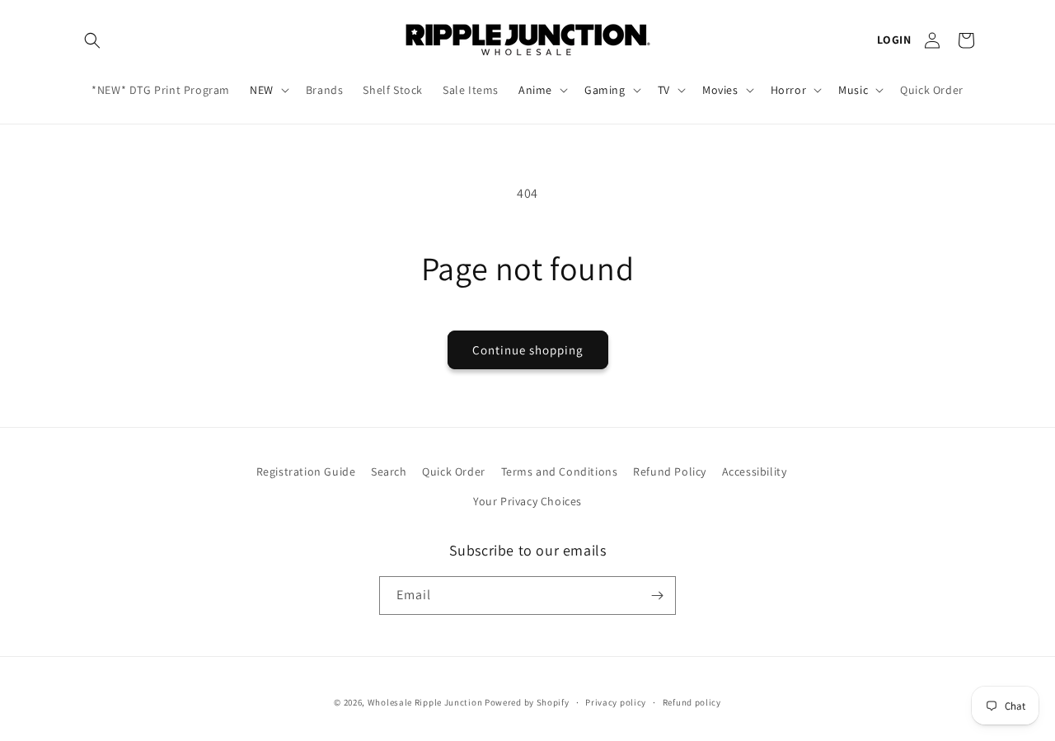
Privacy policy (615, 702)
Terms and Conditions (559, 471)
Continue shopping (528, 350)
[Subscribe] (657, 595)
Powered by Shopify (527, 702)
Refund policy (692, 702)
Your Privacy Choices (527, 501)
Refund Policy (669, 471)
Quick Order (453, 471)
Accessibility (754, 471)
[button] (92, 40)
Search (389, 471)
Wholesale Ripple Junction (425, 702)
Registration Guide (306, 471)
